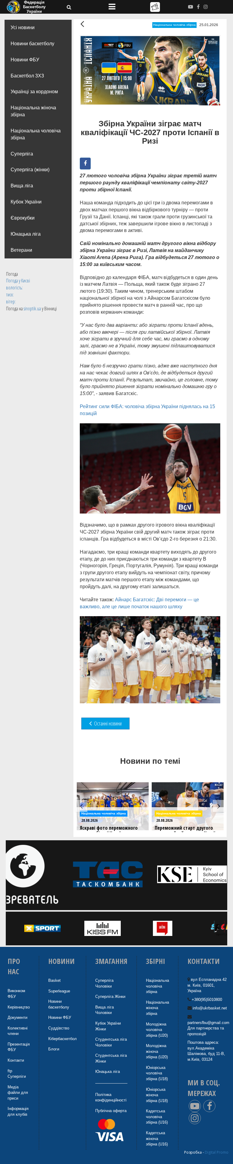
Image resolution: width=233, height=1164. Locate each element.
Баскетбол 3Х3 (27, 75)
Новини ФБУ (25, 59)
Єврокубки (23, 217)
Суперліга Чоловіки (104, 983)
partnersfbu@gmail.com (208, 1022)
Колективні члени (18, 1031)
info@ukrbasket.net (210, 1008)
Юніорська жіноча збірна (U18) (157, 1095)
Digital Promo (216, 1152)
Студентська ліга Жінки (111, 1058)
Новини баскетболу (32, 43)
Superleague (59, 991)
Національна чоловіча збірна (36, 134)
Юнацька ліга (26, 234)
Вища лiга (22, 185)
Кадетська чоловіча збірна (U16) (157, 1117)
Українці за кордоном (34, 91)
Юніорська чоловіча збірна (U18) (157, 1073)
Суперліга (22, 153)
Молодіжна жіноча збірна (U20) (157, 1051)
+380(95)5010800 (207, 999)
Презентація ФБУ (19, 1047)
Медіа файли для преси (18, 1093)
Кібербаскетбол (62, 1038)
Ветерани (21, 250)
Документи (17, 1017)
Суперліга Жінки (110, 996)
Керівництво (19, 1007)
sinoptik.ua (32, 308)
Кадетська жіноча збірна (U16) (157, 1138)
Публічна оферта (111, 1110)
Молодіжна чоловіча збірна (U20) (157, 1030)
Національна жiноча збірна (157, 1008)
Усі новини (23, 27)
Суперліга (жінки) (30, 169)
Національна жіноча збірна (33, 111)
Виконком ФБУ (16, 993)
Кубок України (26, 201)
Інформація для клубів (18, 1111)
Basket (54, 980)
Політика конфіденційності (111, 1097)
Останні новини (107, 723)
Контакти (16, 1060)
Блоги (53, 1049)
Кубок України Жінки (108, 1026)
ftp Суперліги (17, 1074)
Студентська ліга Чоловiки (111, 1042)
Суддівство (58, 1028)
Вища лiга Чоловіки (104, 1010)
